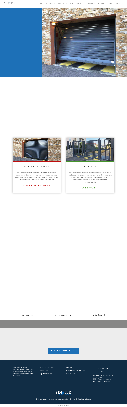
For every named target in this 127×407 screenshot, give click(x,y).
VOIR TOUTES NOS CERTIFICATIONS (30, 283)
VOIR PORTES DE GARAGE (14, 58)
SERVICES (89, 3)
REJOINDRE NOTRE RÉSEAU (63, 351)
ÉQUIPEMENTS (75, 3)
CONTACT (120, 3)
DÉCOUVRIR (14, 225)
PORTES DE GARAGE (46, 3)
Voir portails (89, 188)
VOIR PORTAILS (10, 62)
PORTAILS (62, 3)
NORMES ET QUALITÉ (106, 3)
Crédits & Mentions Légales (80, 399)
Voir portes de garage (35, 186)
